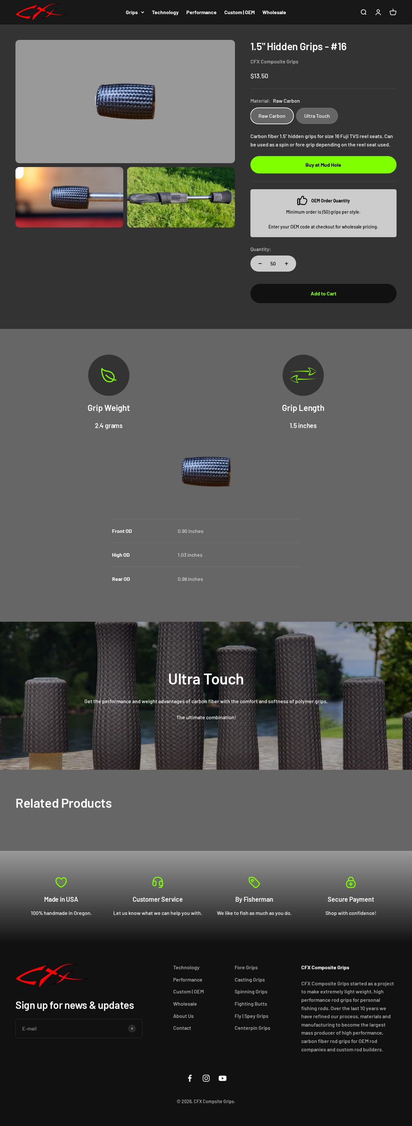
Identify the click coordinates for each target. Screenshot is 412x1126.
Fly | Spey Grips (251, 1016)
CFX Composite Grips (274, 61)
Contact (182, 1028)
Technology (165, 12)
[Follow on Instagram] (206, 1078)
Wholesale (274, 12)
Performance (201, 12)
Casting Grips (250, 979)
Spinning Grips (251, 991)
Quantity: (260, 249)
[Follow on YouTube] (222, 1078)
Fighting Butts (251, 1003)
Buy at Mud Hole (323, 165)
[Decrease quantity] (260, 263)
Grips (132, 12)
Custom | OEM (239, 12)
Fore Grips (246, 967)
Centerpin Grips (252, 1028)
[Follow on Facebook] (189, 1078)
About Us (183, 1016)
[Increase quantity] (286, 263)
